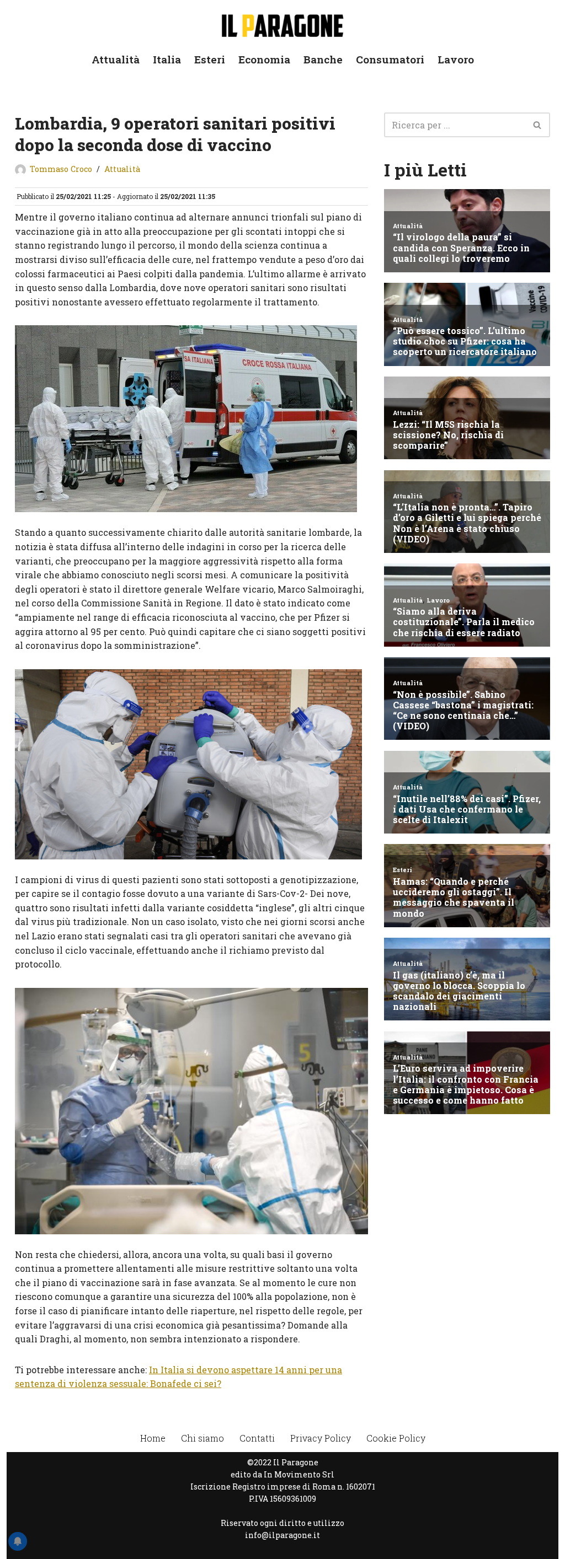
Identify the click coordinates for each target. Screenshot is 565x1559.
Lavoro (456, 59)
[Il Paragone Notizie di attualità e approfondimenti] (282, 23)
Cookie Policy (395, 1438)
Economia (264, 59)
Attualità (116, 59)
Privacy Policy (320, 1438)
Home (153, 1438)
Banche (323, 59)
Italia (167, 59)
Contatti (257, 1438)
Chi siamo (202, 1438)
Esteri (209, 59)
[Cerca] (537, 124)
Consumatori (390, 59)
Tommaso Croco (61, 169)
